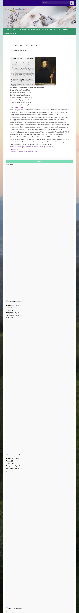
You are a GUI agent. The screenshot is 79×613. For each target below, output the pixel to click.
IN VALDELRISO (11, 33)
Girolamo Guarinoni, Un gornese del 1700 (23, 151)
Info (13, 29)
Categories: (15, 50)
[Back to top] (74, 608)
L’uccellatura (14, 149)
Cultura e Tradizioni (62, 29)
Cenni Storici (48, 29)
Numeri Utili (22, 29)
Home (8, 29)
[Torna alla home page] (39, 17)
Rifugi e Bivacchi (35, 29)
